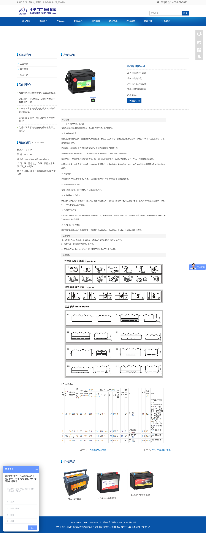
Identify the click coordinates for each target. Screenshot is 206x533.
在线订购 (148, 21)
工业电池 (24, 63)
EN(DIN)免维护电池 (161, 449)
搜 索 (185, 13)
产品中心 (61, 21)
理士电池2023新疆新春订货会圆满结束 (37, 92)
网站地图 (132, 522)
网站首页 (26, 21)
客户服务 (96, 21)
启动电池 (24, 69)
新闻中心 (78, 21)
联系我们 (166, 21)
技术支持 (113, 21)
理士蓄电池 (145, 527)
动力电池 (24, 75)
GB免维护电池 (74, 499)
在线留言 (131, 21)
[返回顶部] (199, 57)
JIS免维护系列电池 (97, 449)
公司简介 (43, 21)
